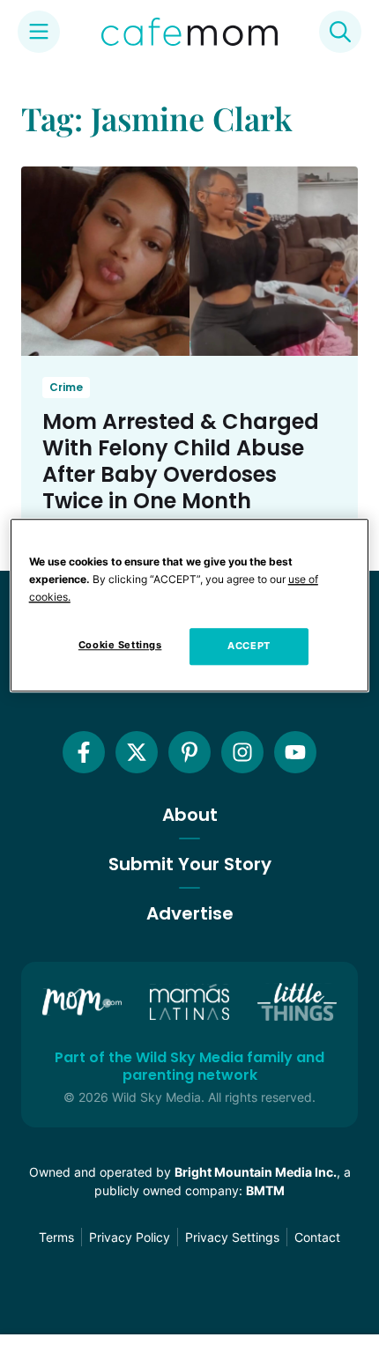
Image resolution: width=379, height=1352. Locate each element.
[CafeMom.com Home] (189, 32)
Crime (66, 387)
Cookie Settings (120, 645)
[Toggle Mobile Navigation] (39, 32)
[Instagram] (242, 752)
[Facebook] (84, 752)
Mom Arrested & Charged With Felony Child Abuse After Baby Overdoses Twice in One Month (180, 461)
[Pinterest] (189, 752)
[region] (190, 605)
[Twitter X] (136, 752)
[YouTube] (295, 752)
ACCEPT (248, 645)
